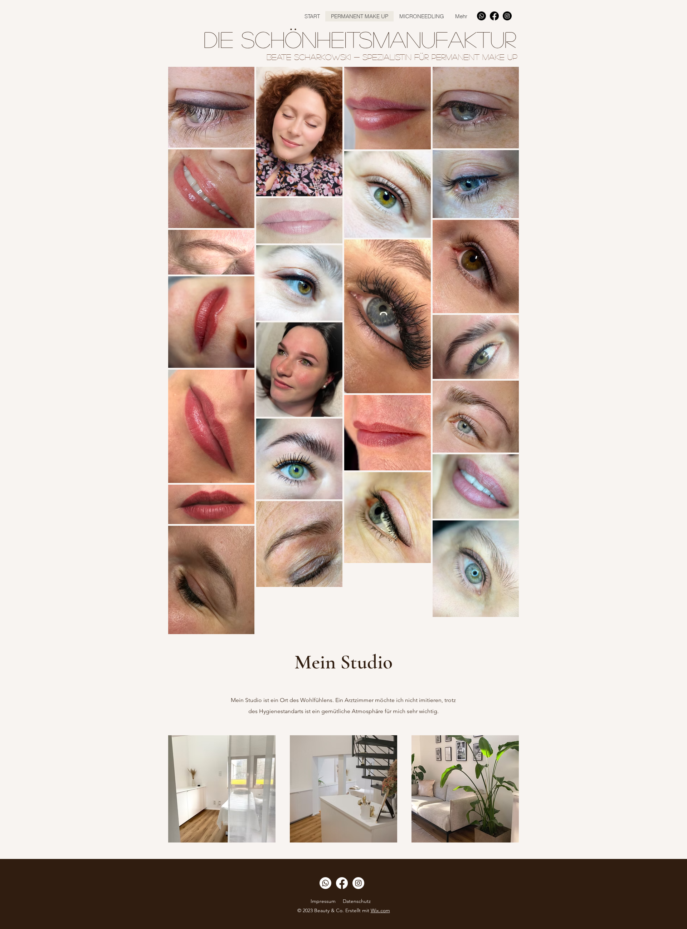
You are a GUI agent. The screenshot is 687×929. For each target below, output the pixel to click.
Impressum (323, 901)
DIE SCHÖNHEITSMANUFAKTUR (360, 39)
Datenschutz (357, 901)
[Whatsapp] (481, 15)
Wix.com (380, 910)
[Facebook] (494, 15)
